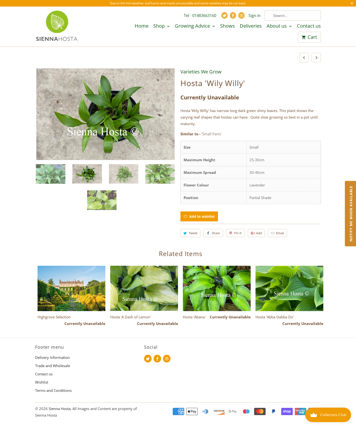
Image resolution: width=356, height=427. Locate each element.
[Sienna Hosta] (57, 26)
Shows (227, 26)
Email (280, 233)
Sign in (254, 15)
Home (141, 26)
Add (259, 233)
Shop (159, 26)
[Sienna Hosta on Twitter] (224, 15)
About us (277, 26)
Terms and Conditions (53, 390)
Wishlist (41, 382)
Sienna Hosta (59, 408)
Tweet (193, 233)
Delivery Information (52, 357)
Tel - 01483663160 (200, 15)
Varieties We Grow (201, 71)
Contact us (309, 26)
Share (216, 233)
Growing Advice (193, 26)
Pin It (238, 233)
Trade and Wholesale (52, 365)
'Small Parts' (211, 133)
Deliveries (251, 26)
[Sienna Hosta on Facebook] (233, 15)
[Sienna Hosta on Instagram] (241, 15)
